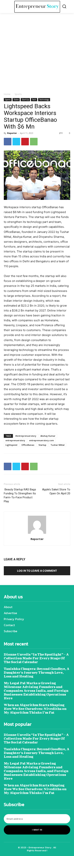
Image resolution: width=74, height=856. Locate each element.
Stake (16, 99)
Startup (42, 444)
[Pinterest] (25, 141)
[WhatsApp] (34, 141)
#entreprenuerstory (25, 435)
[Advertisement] (37, 54)
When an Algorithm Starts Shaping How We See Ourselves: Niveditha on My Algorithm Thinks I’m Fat (35, 708)
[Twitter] (16, 141)
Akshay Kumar (47, 435)
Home (7, 94)
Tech (34, 99)
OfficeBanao (27, 444)
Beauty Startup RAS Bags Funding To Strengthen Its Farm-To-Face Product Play (20, 495)
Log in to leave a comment (37, 570)
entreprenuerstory (15, 440)
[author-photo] (37, 533)
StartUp (25, 99)
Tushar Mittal (57, 444)
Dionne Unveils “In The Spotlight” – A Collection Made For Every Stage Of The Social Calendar (36, 658)
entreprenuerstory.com (41, 440)
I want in (37, 829)
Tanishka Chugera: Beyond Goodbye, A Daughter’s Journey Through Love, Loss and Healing (36, 672)
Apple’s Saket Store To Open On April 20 (56, 491)
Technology (44, 99)
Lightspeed (11, 444)
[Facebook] (7, 141)
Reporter (12, 133)
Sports (18, 94)
